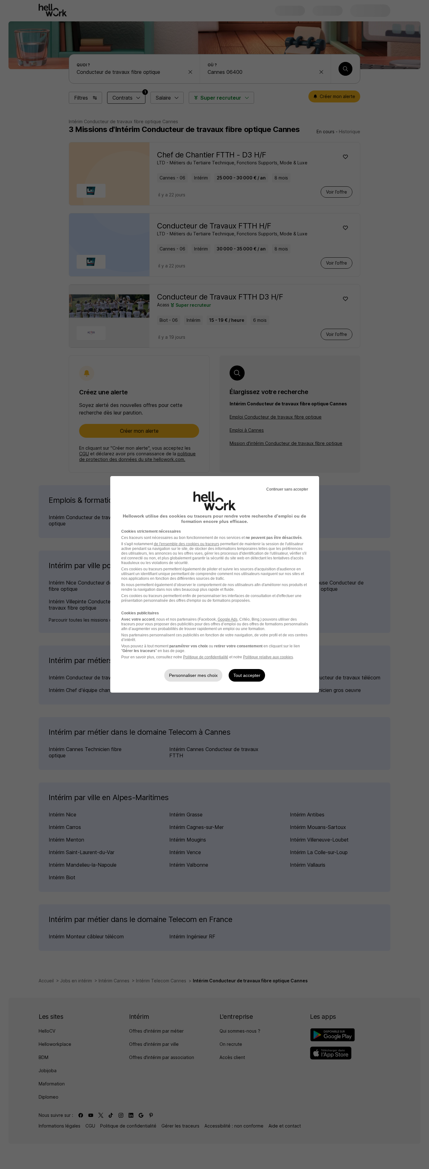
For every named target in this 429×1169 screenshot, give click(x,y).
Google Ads (227, 619)
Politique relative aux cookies (268, 657)
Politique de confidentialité (205, 657)
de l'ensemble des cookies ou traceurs (186, 544)
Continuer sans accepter (287, 489)
